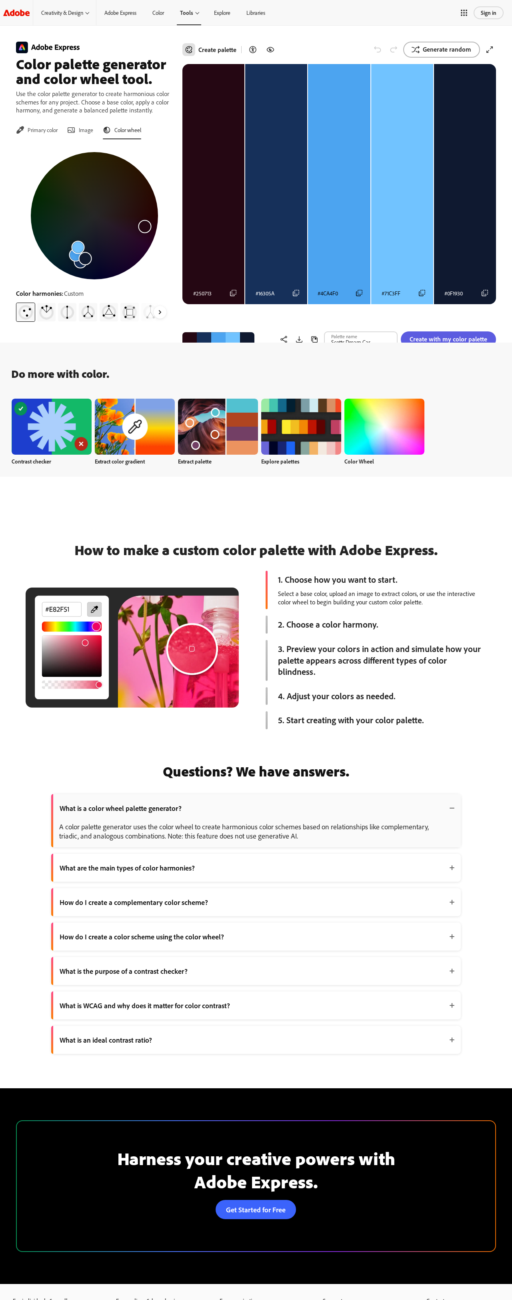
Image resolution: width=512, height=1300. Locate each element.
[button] (464, 12)
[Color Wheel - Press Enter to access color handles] (94, 216)
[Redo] (393, 49)
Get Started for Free (256, 1209)
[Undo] (377, 49)
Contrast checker (31, 461)
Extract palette (195, 461)
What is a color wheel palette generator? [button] (121, 808)
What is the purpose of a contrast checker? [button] (124, 971)
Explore (222, 12)
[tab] (37, 130)
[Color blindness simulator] (270, 49)
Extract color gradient (120, 461)
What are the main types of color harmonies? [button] (127, 867)
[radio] (25, 312)
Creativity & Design (62, 12)
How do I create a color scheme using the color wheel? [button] (142, 936)
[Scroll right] (160, 312)
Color (158, 12)
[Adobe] (16, 12)
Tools (186, 12)
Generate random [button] (447, 49)
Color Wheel (359, 461)
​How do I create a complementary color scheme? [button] (134, 902)
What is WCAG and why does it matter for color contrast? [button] (145, 1005)
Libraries (255, 12)
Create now (51, 426)
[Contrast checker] (252, 49)
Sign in (488, 12)
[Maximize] (489, 49)
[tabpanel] (94, 234)
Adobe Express (120, 12)
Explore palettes (280, 461)
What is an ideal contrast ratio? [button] (106, 1039)
